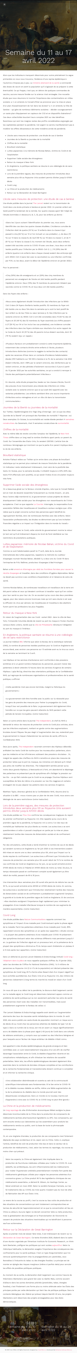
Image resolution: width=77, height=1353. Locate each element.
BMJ (21, 642)
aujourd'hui (57, 1245)
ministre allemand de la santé (46, 83)
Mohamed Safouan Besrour (64, 1350)
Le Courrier (38, 504)
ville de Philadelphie (43, 625)
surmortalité (63, 423)
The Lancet (38, 203)
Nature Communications (35, 919)
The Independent (43, 721)
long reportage (12, 1110)
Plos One (27, 815)
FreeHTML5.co (42, 1350)
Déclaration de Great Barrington (17, 1238)
